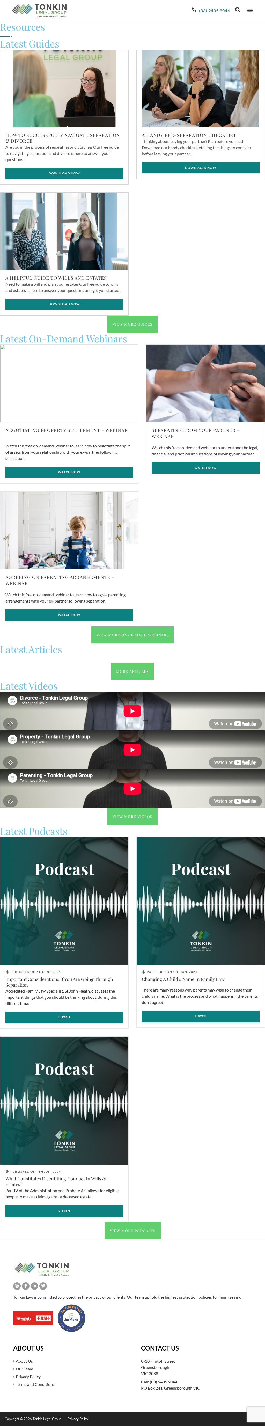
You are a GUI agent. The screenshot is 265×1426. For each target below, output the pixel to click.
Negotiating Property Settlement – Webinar (66, 430)
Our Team (24, 1368)
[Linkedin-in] (34, 1286)
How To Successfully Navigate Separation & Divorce (62, 138)
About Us (24, 1361)
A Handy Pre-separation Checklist (189, 135)
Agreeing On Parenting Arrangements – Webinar (59, 580)
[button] (250, 10)
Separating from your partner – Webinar (196, 433)
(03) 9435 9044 (163, 1381)
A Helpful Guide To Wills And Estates (56, 278)
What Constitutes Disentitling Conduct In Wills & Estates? (55, 1181)
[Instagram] (17, 1286)
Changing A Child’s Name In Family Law (183, 979)
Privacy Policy (28, 1376)
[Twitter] (43, 1286)
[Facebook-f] (26, 1286)
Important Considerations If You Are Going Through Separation (59, 982)
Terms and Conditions (35, 1384)
